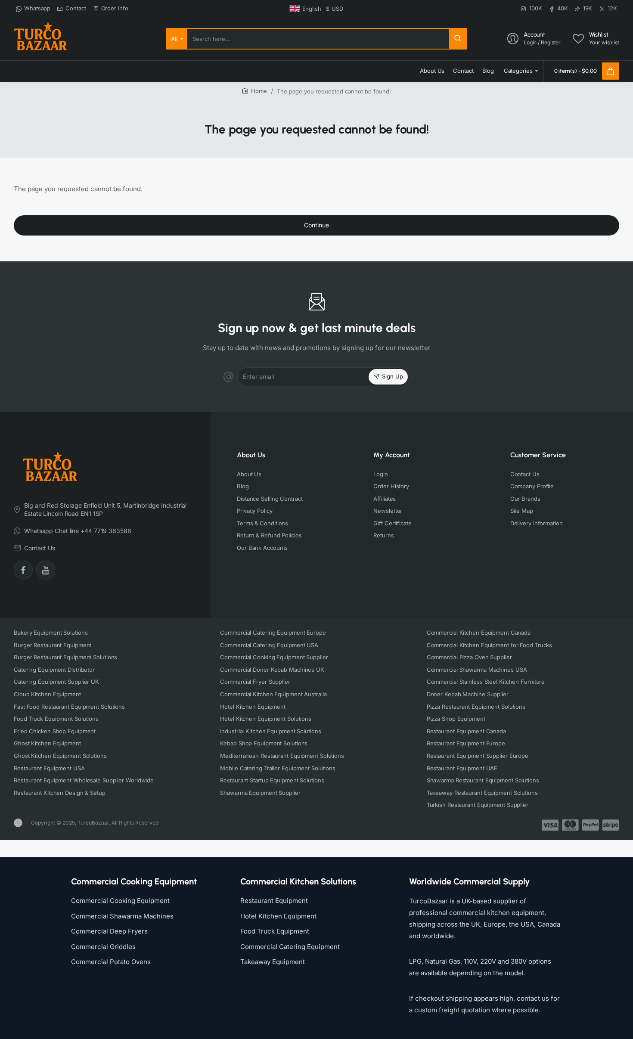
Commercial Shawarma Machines (122, 916)
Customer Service (538, 455)
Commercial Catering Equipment (290, 947)
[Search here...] (457, 39)
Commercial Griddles (103, 947)
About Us (251, 455)
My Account (391, 455)
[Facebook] (23, 570)
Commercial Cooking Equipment (120, 900)
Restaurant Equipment (274, 900)
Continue (316, 225)
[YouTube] (45, 570)
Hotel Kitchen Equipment (278, 916)
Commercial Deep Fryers (109, 931)
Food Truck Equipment (274, 931)
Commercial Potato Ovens (111, 962)
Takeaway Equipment (272, 962)
